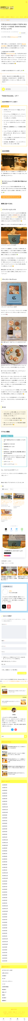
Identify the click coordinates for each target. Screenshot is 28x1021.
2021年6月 (4, 955)
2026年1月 (4, 804)
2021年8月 (4, 950)
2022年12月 (5, 906)
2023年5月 (4, 892)
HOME (15, 1009)
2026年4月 (4, 796)
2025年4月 (4, 829)
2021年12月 (5, 939)
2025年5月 (4, 826)
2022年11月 (5, 908)
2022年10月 (5, 911)
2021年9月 (4, 947)
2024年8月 (4, 851)
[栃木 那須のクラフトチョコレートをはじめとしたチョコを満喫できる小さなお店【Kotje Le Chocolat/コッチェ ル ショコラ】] (18, 496)
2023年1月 (4, 903)
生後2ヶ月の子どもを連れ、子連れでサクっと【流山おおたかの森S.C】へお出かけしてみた (6, 501)
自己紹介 (2, 17)
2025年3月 (4, 831)
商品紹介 (4, 989)
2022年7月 (4, 919)
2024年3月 (4, 864)
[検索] (25, 736)
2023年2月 (4, 900)
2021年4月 (4, 961)
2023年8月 (4, 884)
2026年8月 (4, 785)
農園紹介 (4, 1000)
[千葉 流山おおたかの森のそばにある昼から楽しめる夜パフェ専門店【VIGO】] (6, 512)
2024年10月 (5, 845)
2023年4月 (4, 895)
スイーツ (8, 563)
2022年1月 (4, 936)
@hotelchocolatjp (10, 53)
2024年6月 (4, 856)
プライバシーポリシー (7, 981)
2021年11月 (5, 941)
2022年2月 (4, 933)
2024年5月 (4, 859)
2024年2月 (4, 867)
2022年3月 (4, 930)
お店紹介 (7, 17)
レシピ (17, 17)
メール (4, 646)
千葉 (12, 563)
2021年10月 (5, 944)
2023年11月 (5, 875)
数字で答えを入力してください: (9, 661)
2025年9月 (4, 815)
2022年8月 (4, 917)
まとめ (21, 17)
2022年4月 (4, 928)
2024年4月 (4, 862)
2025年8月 (4, 818)
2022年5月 (4, 925)
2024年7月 (4, 853)
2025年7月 (4, 820)
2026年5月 (4, 793)
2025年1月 (4, 837)
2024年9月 (4, 848)
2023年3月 (4, 897)
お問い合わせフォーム (9, 1013)
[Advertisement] (21, 8)
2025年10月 (5, 812)
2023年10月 (5, 878)
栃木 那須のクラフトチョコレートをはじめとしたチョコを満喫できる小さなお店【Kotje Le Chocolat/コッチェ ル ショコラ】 (18, 502)
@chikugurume (14, 37)
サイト (3, 651)
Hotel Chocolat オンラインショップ (11, 197)
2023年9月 (4, 881)
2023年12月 (5, 873)
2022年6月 (4, 922)
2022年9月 (4, 914)
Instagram (9, 609)
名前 (3, 640)
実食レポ (12, 17)
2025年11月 (5, 809)
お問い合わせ (5, 973)
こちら (11, 461)
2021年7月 (4, 952)
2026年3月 (4, 798)
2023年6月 (4, 889)
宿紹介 (3, 995)
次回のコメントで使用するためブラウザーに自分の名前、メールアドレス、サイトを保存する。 (14, 657)
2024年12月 (5, 840)
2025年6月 (4, 823)
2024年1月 (4, 870)
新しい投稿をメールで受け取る (10, 670)
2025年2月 (4, 834)
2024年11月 (5, 842)
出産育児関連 (5, 986)
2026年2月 (4, 801)
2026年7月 (4, 787)
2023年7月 (4, 886)
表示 (8, 89)
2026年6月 (4, 790)
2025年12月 (5, 807)
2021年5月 (4, 958)
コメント (4, 624)
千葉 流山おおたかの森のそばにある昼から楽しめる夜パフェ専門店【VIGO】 (6, 517)
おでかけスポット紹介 (7, 970)
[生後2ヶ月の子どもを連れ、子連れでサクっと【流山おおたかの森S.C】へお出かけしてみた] (6, 496)
